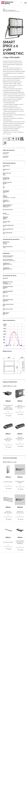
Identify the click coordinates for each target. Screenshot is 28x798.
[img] (4, 139)
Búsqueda (21, 2)
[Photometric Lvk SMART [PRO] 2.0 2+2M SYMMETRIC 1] (14, 335)
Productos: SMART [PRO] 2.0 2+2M (9, 10)
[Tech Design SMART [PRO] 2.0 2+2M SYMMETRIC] (14, 365)
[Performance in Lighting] (7, 2)
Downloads (9, 415)
